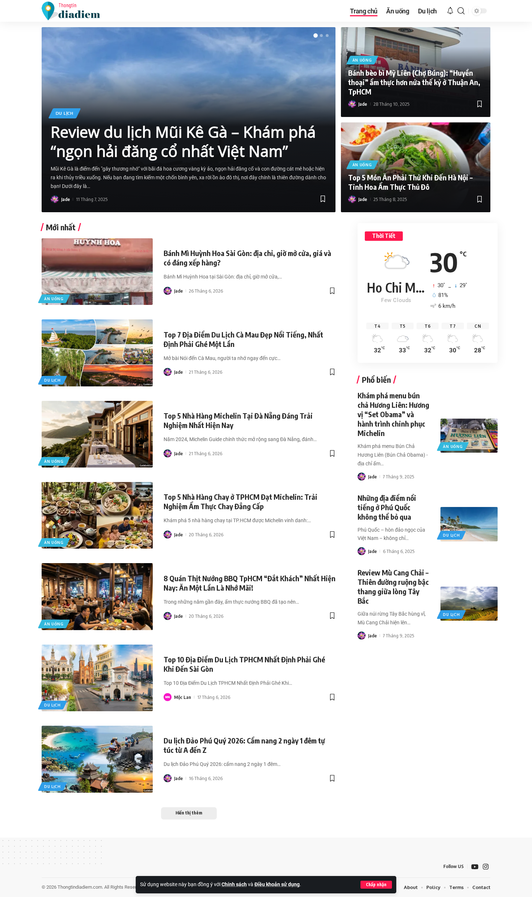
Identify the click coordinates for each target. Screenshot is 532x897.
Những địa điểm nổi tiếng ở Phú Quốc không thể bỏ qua (387, 507)
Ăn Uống (362, 60)
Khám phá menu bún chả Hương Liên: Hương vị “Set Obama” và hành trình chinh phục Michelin (393, 414)
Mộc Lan (182, 697)
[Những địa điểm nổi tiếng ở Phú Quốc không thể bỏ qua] (468, 524)
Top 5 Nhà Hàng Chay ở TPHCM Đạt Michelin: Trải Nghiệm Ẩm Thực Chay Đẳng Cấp (240, 501)
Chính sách (234, 884)
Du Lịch (64, 113)
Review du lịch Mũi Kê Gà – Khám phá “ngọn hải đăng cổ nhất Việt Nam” (183, 141)
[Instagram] (485, 866)
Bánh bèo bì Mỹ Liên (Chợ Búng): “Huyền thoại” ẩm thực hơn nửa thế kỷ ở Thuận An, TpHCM (414, 82)
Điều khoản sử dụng (277, 884)
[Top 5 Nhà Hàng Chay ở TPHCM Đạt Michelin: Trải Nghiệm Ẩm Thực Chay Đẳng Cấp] (97, 515)
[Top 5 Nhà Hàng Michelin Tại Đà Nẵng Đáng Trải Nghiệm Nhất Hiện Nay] (97, 434)
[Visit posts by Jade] (55, 199)
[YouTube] (474, 866)
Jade (65, 199)
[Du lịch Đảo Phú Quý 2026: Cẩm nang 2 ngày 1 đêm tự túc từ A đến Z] (97, 759)
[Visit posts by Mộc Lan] (168, 697)
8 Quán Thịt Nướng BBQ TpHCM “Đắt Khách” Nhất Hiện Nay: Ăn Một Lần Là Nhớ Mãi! (249, 583)
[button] (376, 885)
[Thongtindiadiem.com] (76, 11)
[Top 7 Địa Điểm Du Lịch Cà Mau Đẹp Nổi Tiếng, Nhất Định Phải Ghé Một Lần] (97, 352)
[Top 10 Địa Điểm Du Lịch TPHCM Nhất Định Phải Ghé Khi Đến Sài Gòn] (97, 678)
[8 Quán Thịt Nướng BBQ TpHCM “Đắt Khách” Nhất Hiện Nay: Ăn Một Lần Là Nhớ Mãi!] (97, 596)
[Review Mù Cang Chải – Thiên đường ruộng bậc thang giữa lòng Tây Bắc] (468, 604)
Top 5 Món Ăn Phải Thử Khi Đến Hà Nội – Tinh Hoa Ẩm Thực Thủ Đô (410, 182)
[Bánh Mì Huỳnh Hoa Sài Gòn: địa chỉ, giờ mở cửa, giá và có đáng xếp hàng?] (97, 271)
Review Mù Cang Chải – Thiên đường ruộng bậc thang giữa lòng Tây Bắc (393, 586)
